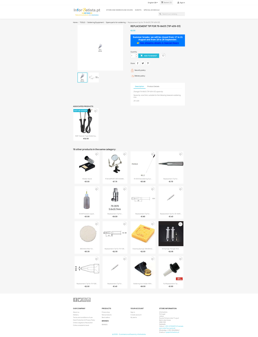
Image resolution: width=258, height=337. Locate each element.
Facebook (75, 300)
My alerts (134, 317)
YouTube (84, 300)
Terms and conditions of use (83, 317)
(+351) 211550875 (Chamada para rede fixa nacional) (171, 327)
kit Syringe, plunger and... (171, 249)
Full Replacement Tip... (171, 284)
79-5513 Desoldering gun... (143, 179)
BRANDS (104, 325)
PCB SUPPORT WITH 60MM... (115, 179)
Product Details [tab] (153, 86)
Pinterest (148, 63)
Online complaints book (81, 325)
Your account (137, 308)
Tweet (143, 63)
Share (138, 63)
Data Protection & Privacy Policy (84, 320)
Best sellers (106, 317)
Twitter (80, 300)
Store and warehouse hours (119, 10)
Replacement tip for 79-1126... (115, 249)
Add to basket (148, 55)
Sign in (133, 312)
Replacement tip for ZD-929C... (171, 214)
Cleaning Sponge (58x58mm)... (142, 249)
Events (138, 10)
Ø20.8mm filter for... (87, 249)
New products (107, 315)
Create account (136, 315)
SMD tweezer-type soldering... (86, 136)
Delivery (76, 315)
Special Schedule (152, 10)
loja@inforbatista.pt (172, 332)
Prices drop (106, 312)
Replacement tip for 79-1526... (87, 284)
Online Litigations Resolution (83, 323)
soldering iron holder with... (143, 284)
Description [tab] (139, 86)
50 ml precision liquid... (87, 214)
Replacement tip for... (171, 179)
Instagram (89, 300)
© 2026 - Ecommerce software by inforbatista (129, 334)
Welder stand (87, 179)
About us (76, 312)
